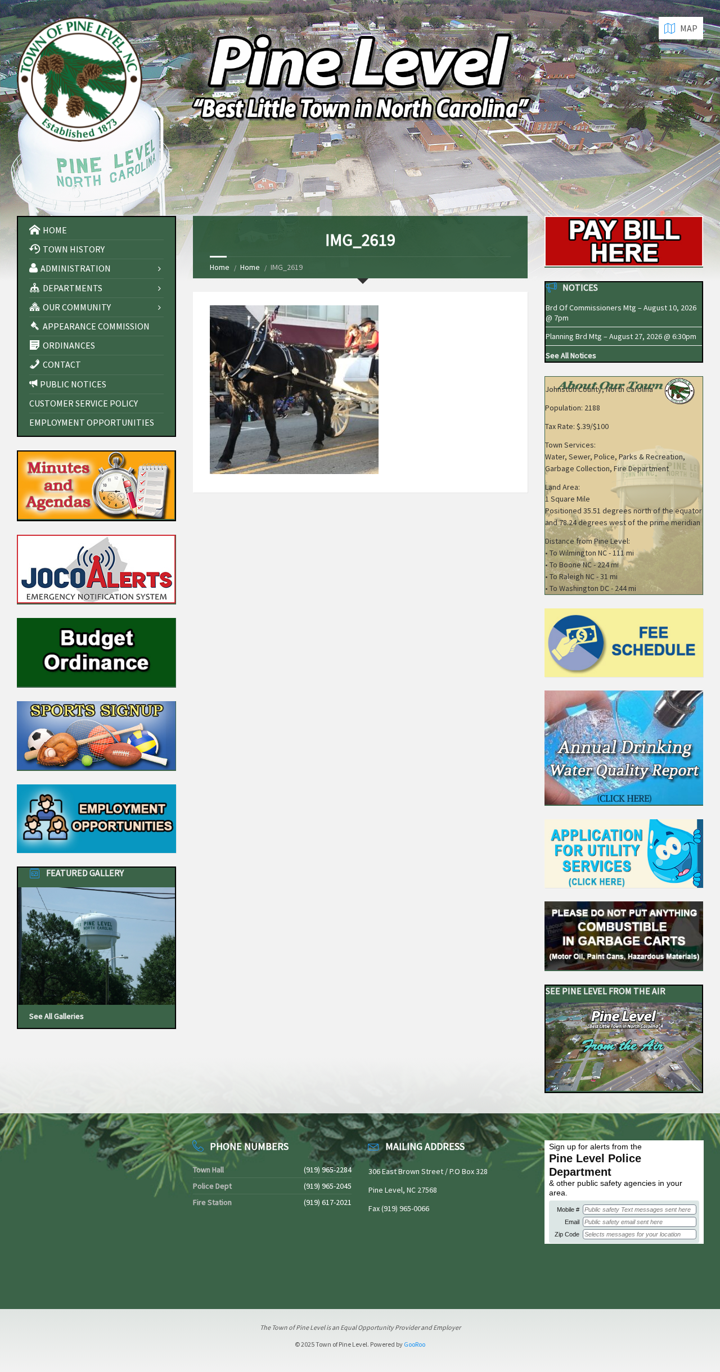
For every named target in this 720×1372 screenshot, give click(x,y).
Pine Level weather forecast (76, 1276)
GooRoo (414, 1344)
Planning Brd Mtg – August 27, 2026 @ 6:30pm (621, 336)
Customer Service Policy (83, 403)
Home (220, 267)
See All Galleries (56, 1016)
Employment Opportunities (91, 422)
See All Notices (571, 355)
